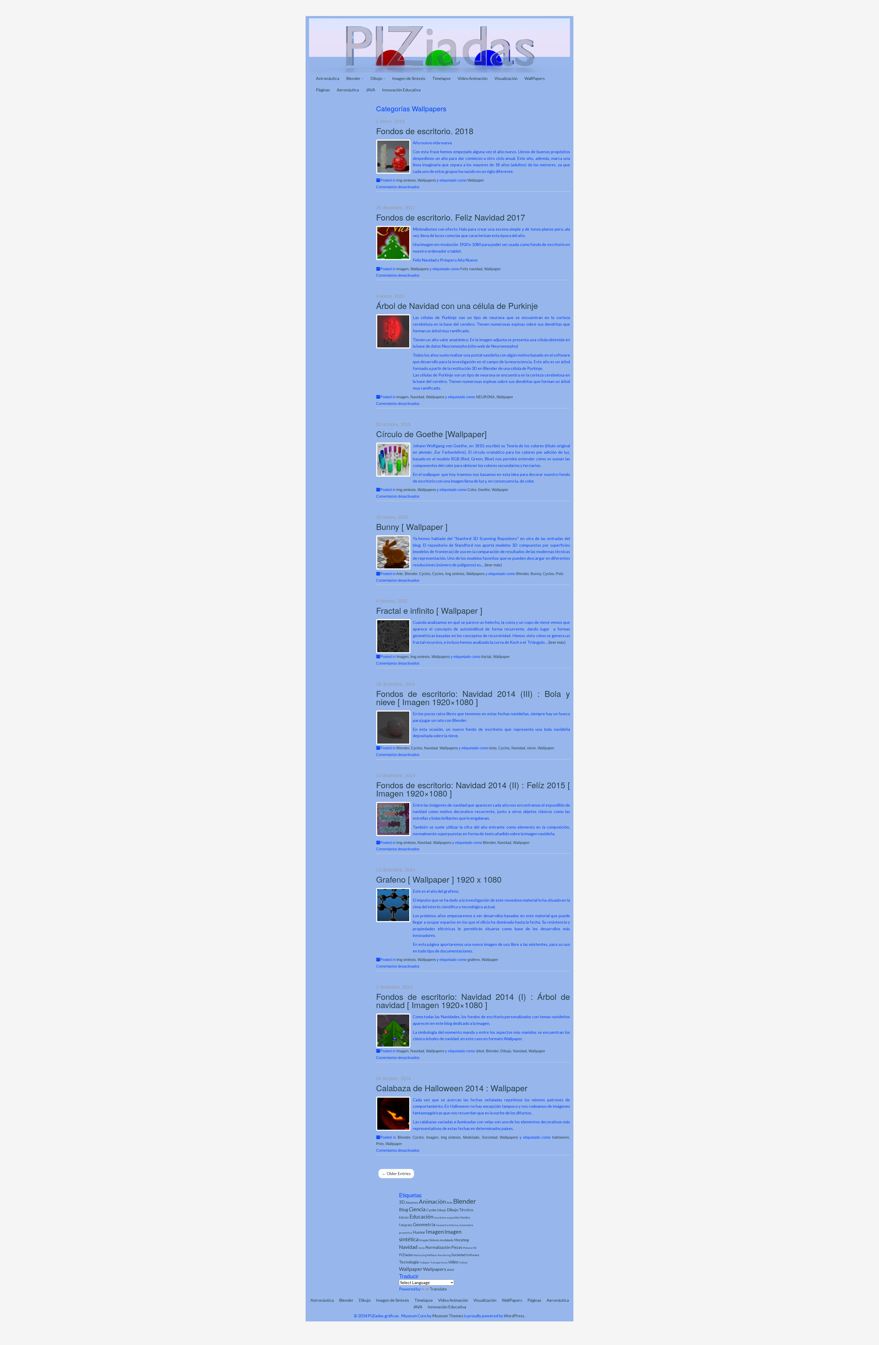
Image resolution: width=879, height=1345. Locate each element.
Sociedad (489, 1137)
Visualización (506, 78)
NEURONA (485, 397)
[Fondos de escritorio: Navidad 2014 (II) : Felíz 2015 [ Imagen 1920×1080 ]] (393, 819)
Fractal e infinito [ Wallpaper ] (429, 610)
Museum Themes (447, 1315)
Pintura (467, 1248)
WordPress (514, 1315)
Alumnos (412, 1202)
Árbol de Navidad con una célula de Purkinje (457, 305)
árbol (480, 1051)
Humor (419, 1232)
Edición (404, 1217)
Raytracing (420, 1255)
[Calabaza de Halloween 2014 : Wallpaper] (393, 1114)
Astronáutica (327, 78)
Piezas (456, 1247)
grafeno (473, 960)
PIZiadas (406, 1255)
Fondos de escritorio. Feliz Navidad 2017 (450, 217)
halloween (560, 1137)
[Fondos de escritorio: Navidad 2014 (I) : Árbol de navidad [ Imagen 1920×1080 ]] (393, 1030)
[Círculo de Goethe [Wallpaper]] (393, 459)
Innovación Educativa (401, 89)
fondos (465, 1217)
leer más (493, 564)
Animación (432, 1201)
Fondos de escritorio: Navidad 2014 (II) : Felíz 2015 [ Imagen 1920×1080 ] (473, 789)
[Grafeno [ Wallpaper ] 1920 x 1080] (393, 905)
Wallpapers (427, 180)
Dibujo (376, 78)
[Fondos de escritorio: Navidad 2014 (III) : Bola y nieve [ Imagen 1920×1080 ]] (393, 727)
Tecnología (409, 1261)
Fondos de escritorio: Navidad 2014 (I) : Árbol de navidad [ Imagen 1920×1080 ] (473, 1000)
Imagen (402, 269)
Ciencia (417, 1209)
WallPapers (534, 78)
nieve (531, 748)
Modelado (471, 1137)
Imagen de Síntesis (408, 78)
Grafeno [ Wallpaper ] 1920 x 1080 (439, 879)
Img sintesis (406, 180)
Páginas (323, 89)
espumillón (453, 1217)
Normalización (438, 1247)
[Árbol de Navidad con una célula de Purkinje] (393, 331)
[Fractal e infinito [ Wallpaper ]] (393, 636)
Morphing (461, 1240)
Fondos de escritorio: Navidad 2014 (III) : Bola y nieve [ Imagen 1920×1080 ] (473, 697)
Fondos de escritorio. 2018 (424, 130)
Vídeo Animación (473, 78)
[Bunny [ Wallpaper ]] (393, 552)
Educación (421, 1217)
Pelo (559, 574)
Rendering (444, 1255)
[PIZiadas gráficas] (439, 44)
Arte (399, 574)
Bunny (536, 574)
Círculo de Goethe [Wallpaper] (431, 433)
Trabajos (424, 1262)
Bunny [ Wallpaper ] (412, 526)
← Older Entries (396, 1173)
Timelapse (441, 78)
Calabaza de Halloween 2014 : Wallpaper (451, 1088)
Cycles (424, 574)
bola (492, 748)
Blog (403, 1209)
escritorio (440, 1217)
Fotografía (405, 1225)
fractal (486, 657)
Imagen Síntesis (429, 1240)
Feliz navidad (471, 269)
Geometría (424, 1224)
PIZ (475, 1247)
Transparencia (439, 1262)
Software (472, 1255)
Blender (353, 78)
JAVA (370, 89)
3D (402, 1202)
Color (471, 490)
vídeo (453, 1261)
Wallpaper (475, 180)
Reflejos (432, 1255)
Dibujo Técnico (460, 1209)
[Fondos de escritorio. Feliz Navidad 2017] (393, 243)
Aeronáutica (348, 89)
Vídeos (463, 1262)
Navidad (417, 397)
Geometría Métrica (447, 1225)
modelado (446, 1240)
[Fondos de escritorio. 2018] (393, 156)
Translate (438, 1288)
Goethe (484, 490)
